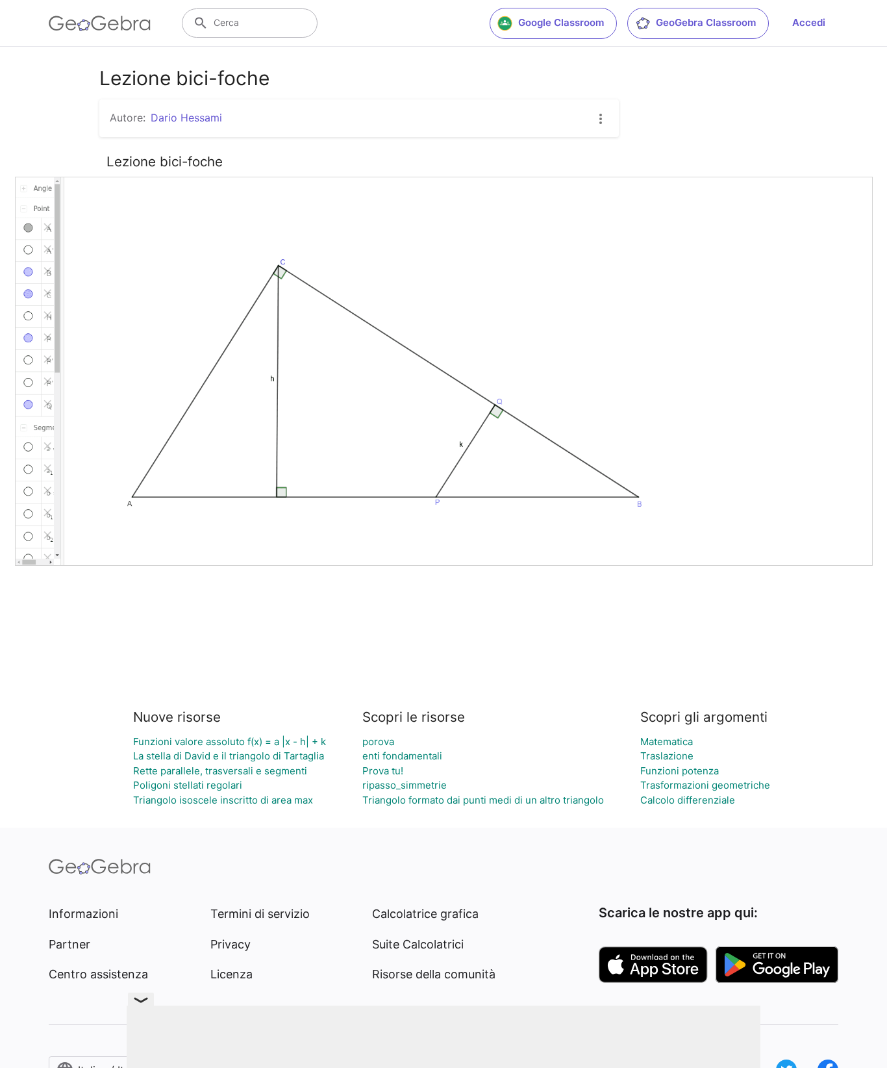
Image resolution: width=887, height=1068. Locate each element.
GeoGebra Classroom (706, 22)
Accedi (808, 22)
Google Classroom (561, 22)
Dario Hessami (186, 117)
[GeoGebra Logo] (100, 23)
